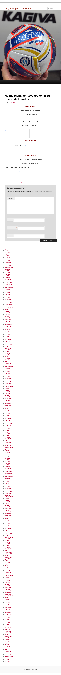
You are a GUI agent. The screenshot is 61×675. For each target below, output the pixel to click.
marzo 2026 (7, 257)
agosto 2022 (7, 329)
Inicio (6, 82)
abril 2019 (7, 395)
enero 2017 (7, 440)
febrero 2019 (8, 398)
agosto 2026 (7, 249)
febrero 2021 (8, 360)
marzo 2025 (7, 277)
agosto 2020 (7, 368)
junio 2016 (7, 452)
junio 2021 (7, 353)
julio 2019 (7, 390)
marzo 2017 (7, 437)
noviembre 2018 (8, 403)
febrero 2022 (8, 339)
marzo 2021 (7, 358)
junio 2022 (7, 333)
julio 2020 (7, 370)
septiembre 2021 (9, 348)
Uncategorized (21, 182)
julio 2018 (7, 410)
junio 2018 (7, 412)
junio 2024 (7, 292)
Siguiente (53, 87)
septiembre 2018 (9, 407)
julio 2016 (7, 450)
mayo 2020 (7, 373)
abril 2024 (7, 296)
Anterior (7, 87)
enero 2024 (7, 301)
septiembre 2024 (9, 287)
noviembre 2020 (8, 365)
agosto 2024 (7, 289)
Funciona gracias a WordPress (30, 669)
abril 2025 (7, 276)
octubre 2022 (8, 326)
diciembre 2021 (8, 343)
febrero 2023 (8, 319)
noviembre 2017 (8, 423)
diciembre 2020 (8, 363)
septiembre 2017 (9, 427)
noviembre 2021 (8, 344)
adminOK (28, 182)
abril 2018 (7, 415)
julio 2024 (7, 291)
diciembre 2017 (8, 422)
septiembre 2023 (9, 308)
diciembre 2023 (8, 302)
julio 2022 (7, 331)
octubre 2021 (8, 346)
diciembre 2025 (8, 262)
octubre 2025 (8, 265)
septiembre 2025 (9, 267)
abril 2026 (7, 255)
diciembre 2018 (8, 402)
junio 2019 (7, 392)
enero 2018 (7, 420)
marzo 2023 (7, 318)
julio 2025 (7, 271)
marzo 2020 (7, 376)
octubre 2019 (8, 385)
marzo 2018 (7, 417)
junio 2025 (7, 272)
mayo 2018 (7, 413)
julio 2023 (7, 311)
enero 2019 (7, 400)
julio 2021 (7, 351)
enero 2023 (7, 321)
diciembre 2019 (8, 381)
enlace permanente (40, 182)
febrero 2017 (8, 439)
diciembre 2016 (8, 442)
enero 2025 (7, 281)
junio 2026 (7, 252)
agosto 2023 (7, 309)
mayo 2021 (7, 355)
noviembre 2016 (8, 444)
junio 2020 (7, 371)
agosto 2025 (7, 269)
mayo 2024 (7, 294)
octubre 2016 (8, 445)
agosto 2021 (7, 350)
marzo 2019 (7, 397)
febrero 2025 (8, 279)
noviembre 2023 (8, 304)
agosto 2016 (7, 449)
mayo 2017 (7, 434)
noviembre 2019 (8, 383)
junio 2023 (7, 313)
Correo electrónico (12, 228)
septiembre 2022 (9, 328)
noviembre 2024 (8, 284)
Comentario (11, 198)
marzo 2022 (7, 338)
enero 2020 (7, 380)
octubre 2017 (8, 425)
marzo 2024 (7, 297)
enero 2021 (7, 361)
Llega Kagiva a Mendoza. (19, 8)
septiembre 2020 (9, 366)
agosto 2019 (7, 388)
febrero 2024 (8, 299)
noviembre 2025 (8, 264)
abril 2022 (7, 336)
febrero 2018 (8, 418)
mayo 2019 (7, 393)
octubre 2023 (8, 306)
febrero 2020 (8, 378)
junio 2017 (7, 432)
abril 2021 (7, 356)
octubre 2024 (8, 286)
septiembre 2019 (9, 386)
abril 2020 (7, 375)
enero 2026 (7, 260)
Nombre (10, 220)
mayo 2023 (7, 314)
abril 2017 (7, 435)
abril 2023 (7, 316)
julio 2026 (7, 250)
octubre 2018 (8, 405)
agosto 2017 (7, 429)
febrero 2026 (8, 259)
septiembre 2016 (9, 447)
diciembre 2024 (8, 282)
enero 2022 (7, 341)
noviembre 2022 (8, 324)
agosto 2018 (7, 408)
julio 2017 (7, 430)
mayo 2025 (7, 274)
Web (9, 235)
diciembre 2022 (8, 323)
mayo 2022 (7, 334)
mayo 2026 (7, 254)
